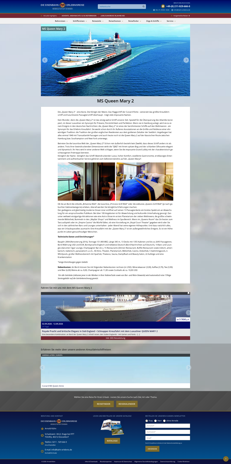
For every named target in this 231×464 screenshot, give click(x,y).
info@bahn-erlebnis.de (182, 10)
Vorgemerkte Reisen (181, 16)
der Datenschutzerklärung (172, 443)
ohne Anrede (172, 420)
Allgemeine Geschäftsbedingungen (146, 462)
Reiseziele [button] (96, 21)
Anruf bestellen (50, 445)
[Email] (167, 438)
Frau (151, 420)
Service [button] (170, 21)
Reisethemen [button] (115, 21)
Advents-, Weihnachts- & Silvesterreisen (79, 16)
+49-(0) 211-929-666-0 (178, 6)
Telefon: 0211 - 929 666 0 (56, 442)
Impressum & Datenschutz (123, 462)
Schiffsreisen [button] (79, 21)
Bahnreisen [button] (60, 21)
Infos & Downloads (91, 462)
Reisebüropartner (106, 462)
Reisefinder (103, 404)
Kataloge (112, 440)
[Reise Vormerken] (188, 293)
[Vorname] (167, 426)
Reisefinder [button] (133, 21)
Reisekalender (127, 404)
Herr (159, 420)
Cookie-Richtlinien (183, 462)
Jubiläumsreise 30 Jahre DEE (113, 16)
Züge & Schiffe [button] (152, 21)
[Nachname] (167, 432)
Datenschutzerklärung (167, 462)
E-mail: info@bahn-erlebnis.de (58, 449)
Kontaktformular (51, 453)
